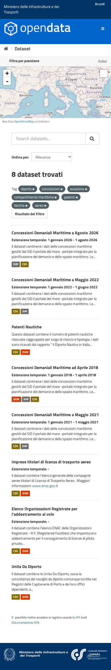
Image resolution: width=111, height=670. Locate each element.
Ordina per (20, 157)
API (78, 617)
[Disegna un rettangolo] (104, 73)
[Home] (6, 48)
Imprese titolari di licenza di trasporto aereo (51, 462)
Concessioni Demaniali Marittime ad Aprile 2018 (55, 367)
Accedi (100, 3)
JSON (25, 352)
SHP (15, 264)
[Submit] (92, 139)
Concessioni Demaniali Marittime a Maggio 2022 (55, 280)
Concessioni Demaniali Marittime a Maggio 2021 (55, 415)
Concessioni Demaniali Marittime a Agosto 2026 (55, 233)
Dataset (22, 48)
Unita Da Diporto (27, 566)
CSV (24, 264)
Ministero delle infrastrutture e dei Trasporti (31, 9)
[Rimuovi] (33, 189)
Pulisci (102, 60)
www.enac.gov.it (45, 485)
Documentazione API (25, 622)
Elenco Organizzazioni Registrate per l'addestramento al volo (44, 511)
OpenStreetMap (24, 121)
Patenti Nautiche (27, 327)
